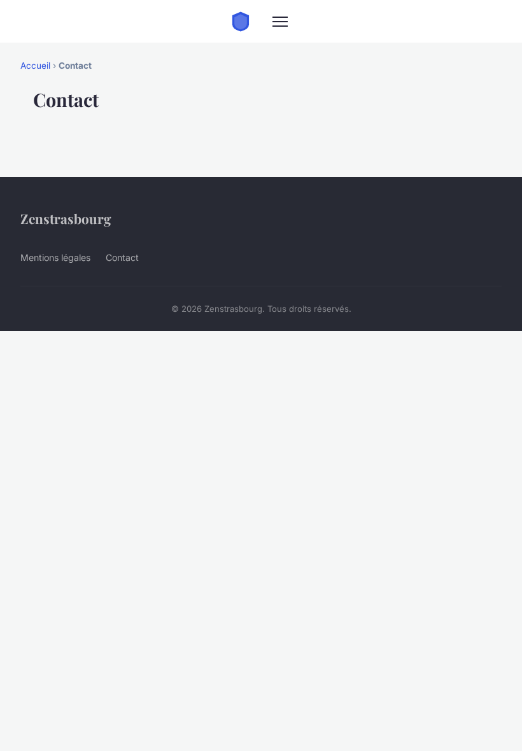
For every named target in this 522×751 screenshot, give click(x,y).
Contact (122, 257)
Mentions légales (55, 257)
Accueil (35, 65)
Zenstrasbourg (65, 218)
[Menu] (280, 21)
